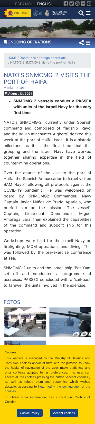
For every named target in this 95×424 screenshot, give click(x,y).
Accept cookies (64, 413)
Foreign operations (52, 58)
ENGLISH (45, 3)
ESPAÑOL (24, 3)
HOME (12, 58)
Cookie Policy (29, 413)
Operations (27, 58)
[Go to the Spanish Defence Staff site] (51, 12)
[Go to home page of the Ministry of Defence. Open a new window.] (18, 12)
